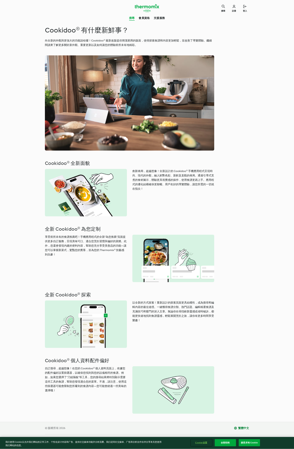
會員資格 (144, 18)
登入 (245, 11)
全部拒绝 (225, 442)
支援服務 (159, 18)
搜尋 (132, 18)
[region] (147, 443)
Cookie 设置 (201, 442)
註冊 (234, 11)
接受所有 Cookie (249, 442)
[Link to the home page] (147, 8)
